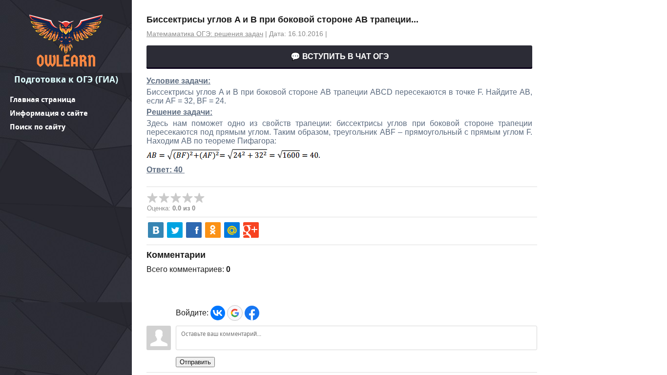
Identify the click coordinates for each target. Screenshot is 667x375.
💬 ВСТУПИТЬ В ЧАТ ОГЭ (340, 56)
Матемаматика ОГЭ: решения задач (204, 34)
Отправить (195, 362)
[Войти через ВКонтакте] (217, 313)
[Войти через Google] (235, 313)
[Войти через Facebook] (252, 313)
